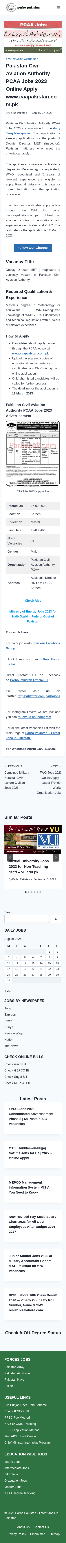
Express (10, 1014)
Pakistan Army (14, 1367)
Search (9, 912)
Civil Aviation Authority (22, 59)
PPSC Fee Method (17, 1417)
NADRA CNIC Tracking (20, 1424)
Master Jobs (12, 1487)
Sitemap (54, 1534)
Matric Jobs (12, 1462)
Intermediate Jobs (16, 1468)
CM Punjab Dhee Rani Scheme (25, 1405)
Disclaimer (37, 1534)
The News (11, 1046)
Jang (7, 1008)
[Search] (56, 919)
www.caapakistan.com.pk (30, 353)
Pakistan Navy (14, 1379)
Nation (8, 1039)
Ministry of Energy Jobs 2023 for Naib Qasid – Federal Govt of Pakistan (33, 616)
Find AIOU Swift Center (20, 1436)
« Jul (7, 991)
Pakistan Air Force (17, 1373)
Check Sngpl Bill (15, 1076)
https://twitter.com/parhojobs (39, 696)
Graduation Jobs (15, 1480)
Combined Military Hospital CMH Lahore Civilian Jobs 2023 (16, 777)
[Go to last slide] (10, 857)
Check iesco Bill (15, 1064)
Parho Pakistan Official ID (29, 680)
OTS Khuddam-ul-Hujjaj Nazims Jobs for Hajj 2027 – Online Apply (30, 1153)
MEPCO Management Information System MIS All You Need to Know (30, 1187)
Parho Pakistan (18, 113)
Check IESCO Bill (16, 1411)
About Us (23, 1527)
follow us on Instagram (34, 717)
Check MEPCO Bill (17, 1083)
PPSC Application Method (21, 1430)
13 (33, 963)
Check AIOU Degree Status (33, 1332)
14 (41, 963)
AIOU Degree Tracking (19, 1493)
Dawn (8, 1021)
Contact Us (41, 1527)
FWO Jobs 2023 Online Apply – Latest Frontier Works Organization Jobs (49, 779)
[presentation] (33, 839)
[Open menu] (58, 7)
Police (8, 1386)
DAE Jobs (11, 1474)
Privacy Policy (16, 1534)
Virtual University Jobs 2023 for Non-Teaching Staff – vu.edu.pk (29, 866)
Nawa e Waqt (13, 1033)
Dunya (8, 1027)
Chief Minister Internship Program (27, 1442)
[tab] (26, 892)
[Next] (56, 857)
